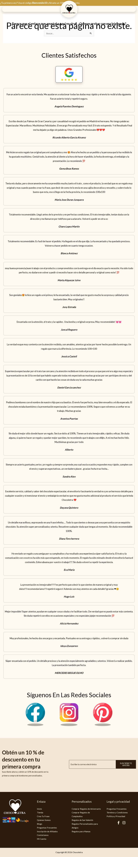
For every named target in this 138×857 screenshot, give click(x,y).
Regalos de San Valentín (82, 820)
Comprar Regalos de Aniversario (86, 809)
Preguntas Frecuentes (47, 827)
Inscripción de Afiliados (47, 831)
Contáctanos (43, 835)
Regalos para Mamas (81, 831)
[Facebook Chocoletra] (35, 725)
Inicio (39, 809)
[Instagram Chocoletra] (69, 725)
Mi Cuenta (41, 839)
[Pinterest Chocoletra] (102, 725)
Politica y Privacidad (116, 816)
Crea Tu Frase (43, 816)
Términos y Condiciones (117, 812)
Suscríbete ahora (126, 764)
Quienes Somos (44, 820)
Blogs (39, 824)
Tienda (40, 812)
